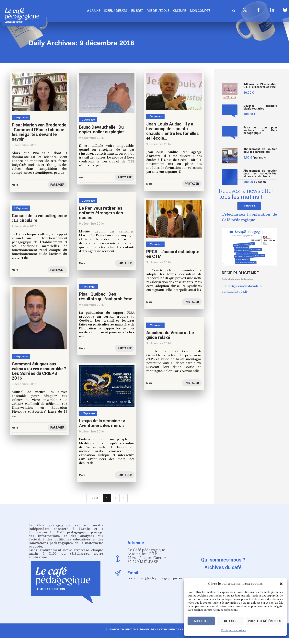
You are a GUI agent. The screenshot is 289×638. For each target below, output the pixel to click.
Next (94, 498)
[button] (281, 584)
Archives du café (223, 567)
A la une (93, 11)
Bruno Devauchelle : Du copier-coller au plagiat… (103, 129)
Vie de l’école (158, 11)
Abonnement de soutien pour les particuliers (260, 150)
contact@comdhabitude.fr (242, 286)
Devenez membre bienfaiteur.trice (260, 107)
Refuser (230, 621)
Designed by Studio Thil (167, 629)
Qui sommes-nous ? (223, 560)
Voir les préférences (264, 621)
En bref (137, 11)
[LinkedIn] (272, 10)
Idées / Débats (115, 11)
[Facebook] (258, 10)
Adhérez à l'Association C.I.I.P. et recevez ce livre (260, 86)
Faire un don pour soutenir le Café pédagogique (260, 130)
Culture (179, 11)
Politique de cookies (233, 630)
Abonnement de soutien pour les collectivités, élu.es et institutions (260, 173)
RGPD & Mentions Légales (131, 629)
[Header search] (233, 10)
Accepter (201, 621)
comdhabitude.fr (235, 291)
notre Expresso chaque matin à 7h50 (66, 551)
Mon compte (200, 11)
